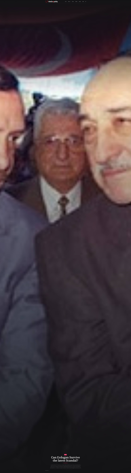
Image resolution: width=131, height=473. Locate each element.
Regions (76, 1)
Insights (80, 1)
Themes (73, 1)
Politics (65, 454)
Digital (83, 1)
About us (69, 1)
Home (65, 1)
